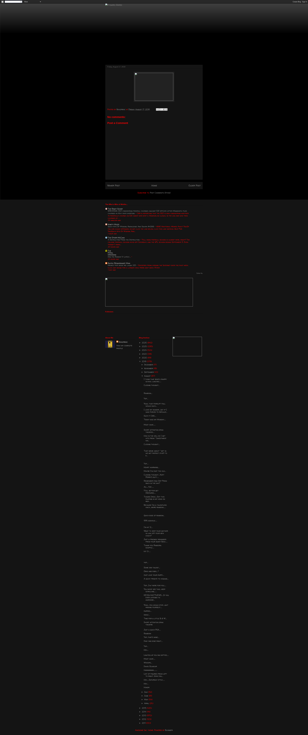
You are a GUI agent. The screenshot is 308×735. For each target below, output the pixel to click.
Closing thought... (152, 385)
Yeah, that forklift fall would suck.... (154, 404)
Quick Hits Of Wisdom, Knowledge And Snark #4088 (131, 226)
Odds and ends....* (151, 571)
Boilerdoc (123, 342)
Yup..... (146, 463)
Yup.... (146, 398)
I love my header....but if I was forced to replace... (155, 410)
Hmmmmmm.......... (150, 670)
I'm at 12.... (148, 527)
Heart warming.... (151, 467)
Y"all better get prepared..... (151, 491)
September (149, 372)
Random (147, 633)
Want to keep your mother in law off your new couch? (156, 533)
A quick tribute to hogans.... (156, 578)
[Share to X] (161, 109)
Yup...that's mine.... (151, 637)
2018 (144, 361)
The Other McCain (116, 237)
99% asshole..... (150, 520)
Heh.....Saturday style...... (154, 679)
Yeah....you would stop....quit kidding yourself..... (156, 606)
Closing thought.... (152, 444)
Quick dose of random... (154, 515)
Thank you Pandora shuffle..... (152, 546)
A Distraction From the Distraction (124, 239)
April (147, 703)
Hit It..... (147, 551)
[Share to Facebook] (164, 109)
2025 (144, 346)
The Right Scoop (115, 208)
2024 (144, 350)
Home (154, 185)
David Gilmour (150, 666)
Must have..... (149, 658)
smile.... (147, 614)
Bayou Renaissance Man (119, 263)
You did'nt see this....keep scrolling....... (154, 590)
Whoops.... (148, 662)
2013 (144, 715)
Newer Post (113, 185)
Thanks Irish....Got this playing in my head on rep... (154, 499)
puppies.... (148, 611)
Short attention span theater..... (153, 430)
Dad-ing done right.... (153, 641)
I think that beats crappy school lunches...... (155, 380)
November (149, 368)
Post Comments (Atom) (160, 192)
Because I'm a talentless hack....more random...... (155, 506)
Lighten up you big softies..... (156, 655)
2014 (144, 711)
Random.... (148, 393)
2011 (144, 723)
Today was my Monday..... (155, 419)
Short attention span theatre (153, 623)
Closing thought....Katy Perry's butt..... (154, 475)
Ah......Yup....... (149, 487)
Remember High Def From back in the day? (155, 482)
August (147, 376)
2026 (145, 342)
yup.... (146, 562)
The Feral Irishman (112, 252)
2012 (144, 719)
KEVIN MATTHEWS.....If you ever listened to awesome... (156, 597)
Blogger (169, 730)
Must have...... (150, 424)
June (146, 695)
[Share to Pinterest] (166, 109)
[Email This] (157, 109)
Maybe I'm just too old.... (155, 471)
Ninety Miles (113, 224)
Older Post (195, 185)
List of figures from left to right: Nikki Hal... (155, 674)
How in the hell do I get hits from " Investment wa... (155, 438)
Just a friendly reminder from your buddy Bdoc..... (155, 540)
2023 (144, 354)
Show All (199, 273)
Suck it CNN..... (150, 415)
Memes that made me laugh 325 (122, 265)
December (149, 364)
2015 (144, 708)
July (146, 692)
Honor (146, 687)
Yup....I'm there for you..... (155, 585)
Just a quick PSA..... (152, 629)
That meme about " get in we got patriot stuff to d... (155, 453)
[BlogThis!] (159, 109)
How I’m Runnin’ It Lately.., (119, 256)
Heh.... (146, 650)
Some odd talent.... (152, 567)
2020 (145, 357)
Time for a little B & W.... (155, 618)
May (146, 699)
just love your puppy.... (154, 575)
